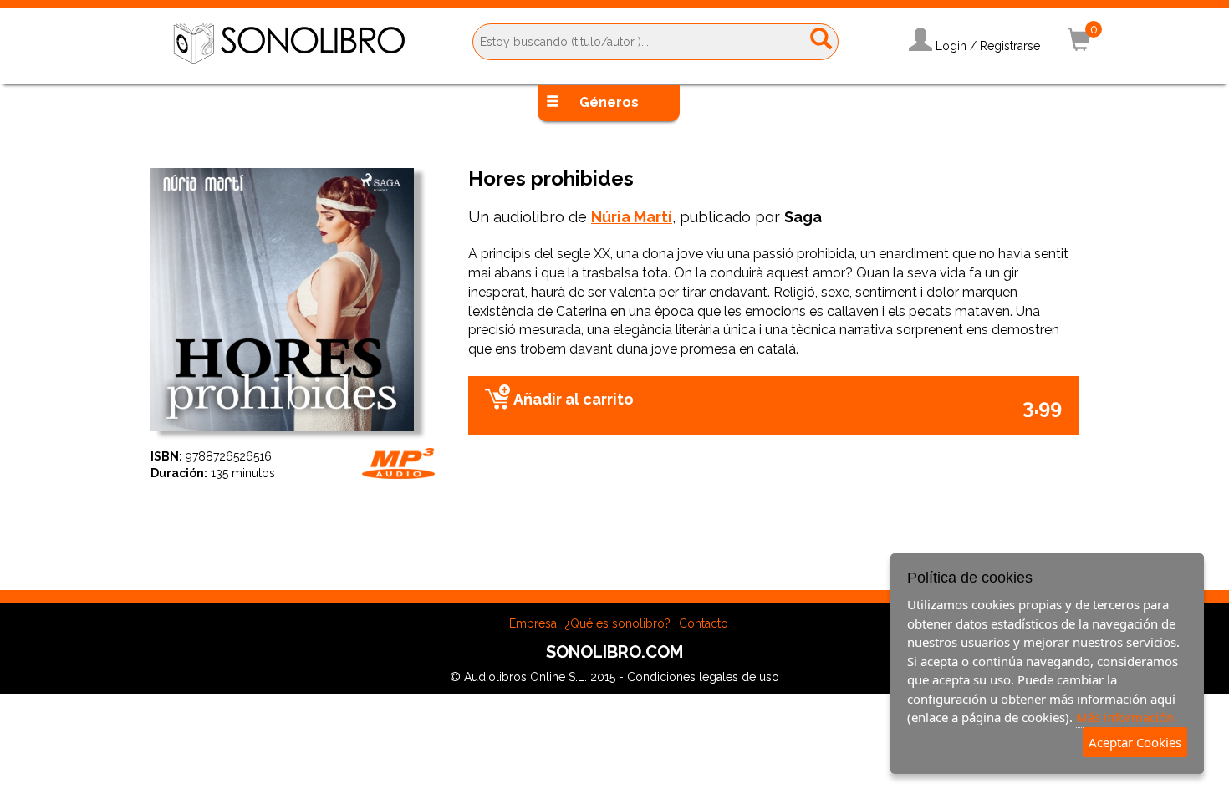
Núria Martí (631, 217)
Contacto (703, 623)
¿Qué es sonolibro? (618, 623)
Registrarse (1010, 46)
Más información (1125, 717)
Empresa (533, 623)
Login (951, 46)
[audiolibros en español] (289, 42)
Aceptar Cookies (1135, 742)
